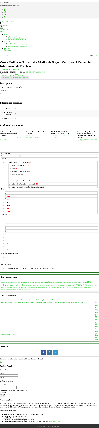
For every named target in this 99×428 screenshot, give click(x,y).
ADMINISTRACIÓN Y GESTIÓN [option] (19, 162)
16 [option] (8, 202)
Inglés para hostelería (37, 287)
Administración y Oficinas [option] (19, 165)
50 (15, 108)
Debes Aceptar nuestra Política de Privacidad (14, 390)
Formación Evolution (92, 285)
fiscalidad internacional (60, 285)
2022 (2, 282)
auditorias (34, 282)
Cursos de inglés (28, 285)
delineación (35, 285)
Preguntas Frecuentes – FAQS (17, 40)
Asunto (2, 377)
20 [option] (8, 205)
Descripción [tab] (6, 78)
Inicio (7, 34)
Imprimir (20, 75)
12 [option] (7, 246)
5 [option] (7, 193)
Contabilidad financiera (77, 282)
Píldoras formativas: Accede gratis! (18, 46)
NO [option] (8, 257)
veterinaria (35, 289)
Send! (2, 396)
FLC (74, 285)
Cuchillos (84, 282)
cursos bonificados (16, 285)
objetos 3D (54, 287)
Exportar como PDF (8, 75)
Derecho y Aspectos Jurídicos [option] (20, 181)
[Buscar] (1, 27)
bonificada (45, 282)
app (30, 282)
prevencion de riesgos (72, 287)
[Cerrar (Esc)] (92, 2)
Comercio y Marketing (6, 137)
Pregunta (3, 385)
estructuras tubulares (50, 285)
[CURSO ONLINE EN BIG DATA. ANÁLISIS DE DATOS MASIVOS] (2, 55)
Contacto (9, 50)
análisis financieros (25, 282)
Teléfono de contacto (6, 381)
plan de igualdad (60, 287)
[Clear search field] (20, 156)
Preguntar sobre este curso (10, 69)
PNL (66, 287)
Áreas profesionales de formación (18, 45)
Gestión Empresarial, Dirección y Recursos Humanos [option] (27, 187)
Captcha (3, 394)
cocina (57, 282)
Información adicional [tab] (20, 78)
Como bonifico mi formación (16, 38)
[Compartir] (88, 2)
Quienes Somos (12, 36)
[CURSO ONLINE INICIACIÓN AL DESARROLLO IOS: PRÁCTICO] (96, 55)
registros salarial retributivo (18, 289)
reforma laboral (8, 289)
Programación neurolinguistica (84, 287)
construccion (62, 282)
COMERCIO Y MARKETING (35, 72)
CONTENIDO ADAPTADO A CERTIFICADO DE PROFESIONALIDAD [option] (31, 268)
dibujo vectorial (41, 285)
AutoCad (38, 282)
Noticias (8, 48)
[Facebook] (43, 352)
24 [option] (8, 208)
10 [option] (8, 196)
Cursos (7, 41)
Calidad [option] (13, 168)
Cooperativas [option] (15, 178)
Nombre (3, 370)
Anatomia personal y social (14, 282)
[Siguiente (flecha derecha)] (95, 214)
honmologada (4, 287)
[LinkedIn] (55, 352)
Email (2, 373)
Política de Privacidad (54, 421)
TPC (31, 289)
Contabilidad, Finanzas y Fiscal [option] (21, 171)
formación (81, 284)
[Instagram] (49, 352)
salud (26, 289)
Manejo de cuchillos (46, 287)
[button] (49, 158)
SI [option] (7, 260)
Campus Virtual (5, 29)
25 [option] (8, 211)
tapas (29, 289)
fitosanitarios (69, 285)
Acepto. (4, 392)
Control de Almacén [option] (17, 175)
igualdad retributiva (12, 287)
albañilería (5, 282)
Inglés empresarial (28, 287)
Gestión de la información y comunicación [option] (24, 184)
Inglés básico (20, 287)
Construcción (68, 282)
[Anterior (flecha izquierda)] (3, 214)
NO (16, 113)
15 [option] (8, 199)
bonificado (52, 282)
